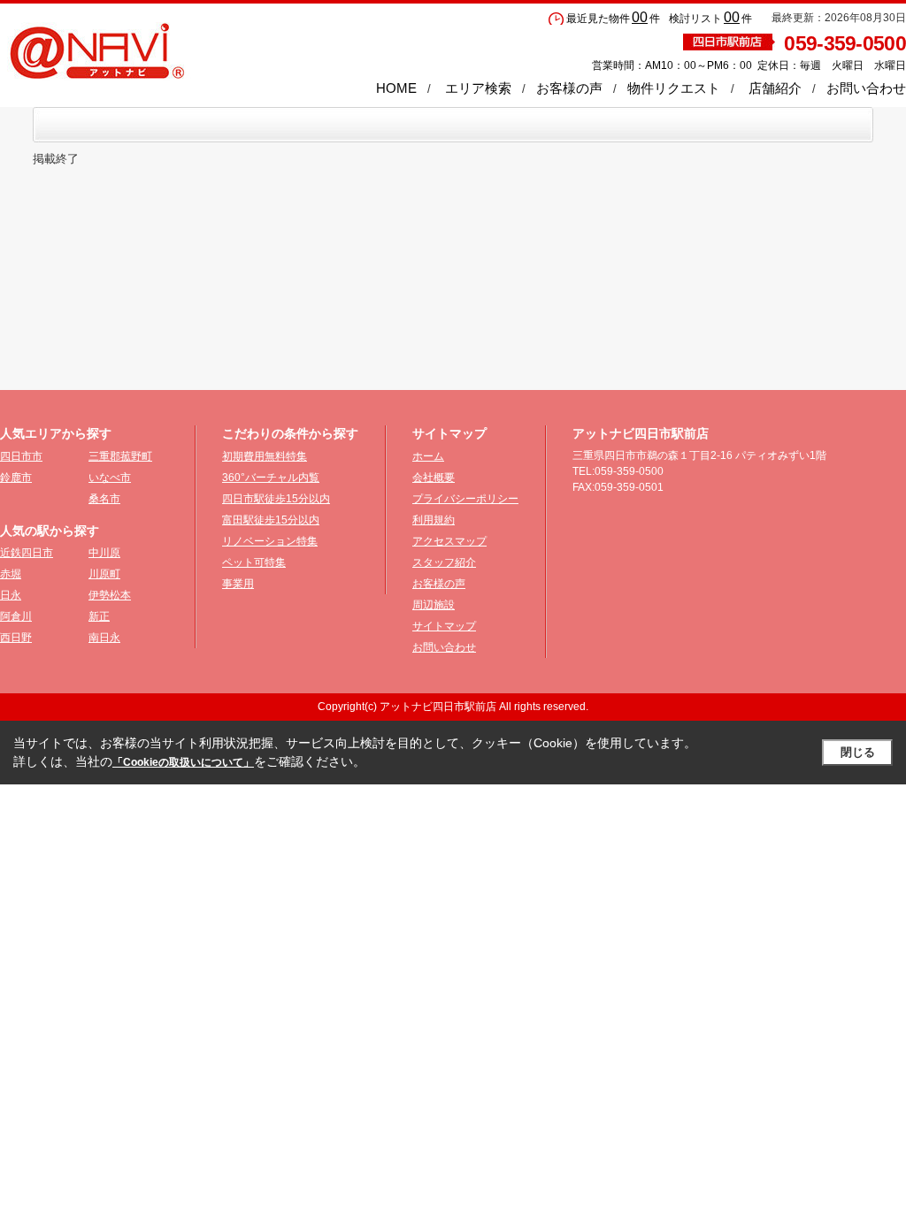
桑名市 (104, 499)
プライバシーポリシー (465, 499)
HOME (396, 88)
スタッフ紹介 (444, 562)
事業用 (238, 583)
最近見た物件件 (613, 18)
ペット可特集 (254, 562)
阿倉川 (16, 616)
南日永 (104, 637)
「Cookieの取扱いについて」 (183, 762)
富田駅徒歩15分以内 (270, 520)
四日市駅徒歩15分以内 (276, 499)
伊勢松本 (109, 595)
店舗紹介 (775, 88)
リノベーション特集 (270, 541)
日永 (10, 595)
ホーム (428, 456)
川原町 (104, 574)
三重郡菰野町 (120, 456)
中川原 (104, 553)
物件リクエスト (673, 88)
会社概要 (433, 477)
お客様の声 (569, 88)
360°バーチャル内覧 (270, 477)
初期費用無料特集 (264, 456)
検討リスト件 (710, 18)
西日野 (16, 637)
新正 (99, 616)
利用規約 (433, 520)
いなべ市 (109, 477)
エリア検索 (478, 88)
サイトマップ (444, 626)
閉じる (858, 752)
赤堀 (10, 574)
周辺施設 (433, 605)
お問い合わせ (866, 88)
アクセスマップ (449, 541)
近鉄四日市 (26, 553)
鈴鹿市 (16, 477)
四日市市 (21, 456)
